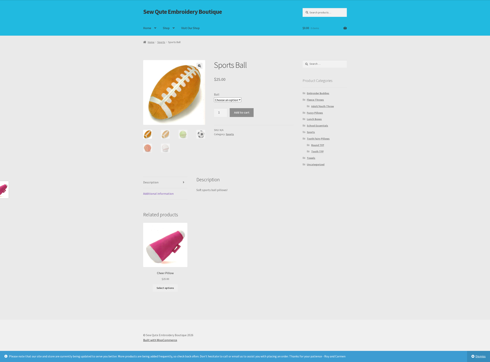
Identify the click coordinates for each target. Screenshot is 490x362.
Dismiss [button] (480, 356)
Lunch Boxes (314, 119)
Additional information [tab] (158, 193)
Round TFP (317, 145)
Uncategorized (315, 164)
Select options (165, 288)
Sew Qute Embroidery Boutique (182, 12)
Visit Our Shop (190, 28)
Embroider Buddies (318, 93)
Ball (216, 94)
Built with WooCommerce (160, 340)
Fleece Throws (315, 99)
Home (147, 28)
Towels (311, 158)
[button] (199, 66)
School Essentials (317, 125)
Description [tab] (150, 182)
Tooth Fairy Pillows (318, 138)
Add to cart (241, 112)
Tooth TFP (317, 151)
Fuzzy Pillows (315, 112)
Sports (161, 42)
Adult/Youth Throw (322, 106)
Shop (166, 28)
